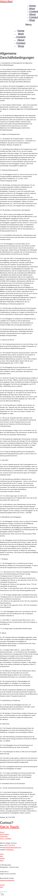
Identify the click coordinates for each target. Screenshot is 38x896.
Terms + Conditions (5, 838)
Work (1, 856)
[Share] (2, 891)
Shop (1, 887)
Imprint (2, 832)
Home (2, 854)
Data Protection (4, 834)
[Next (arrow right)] (2, 893)
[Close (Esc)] (0, 891)
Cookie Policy (4, 836)
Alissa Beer (6, 1)
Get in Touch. (9, 827)
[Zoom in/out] (6, 891)
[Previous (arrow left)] (0, 893)
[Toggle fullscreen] (4, 891)
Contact (2, 885)
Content (2, 858)
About (1, 860)
